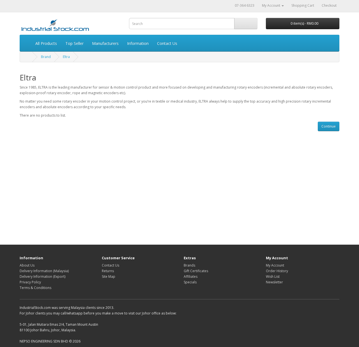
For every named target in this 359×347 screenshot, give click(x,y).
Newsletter (274, 282)
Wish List (273, 276)
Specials (190, 282)
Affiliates (190, 276)
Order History (277, 271)
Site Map (108, 276)
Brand (46, 56)
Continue (328, 126)
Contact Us (167, 43)
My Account (275, 265)
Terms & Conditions (35, 287)
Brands (189, 265)
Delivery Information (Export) (42, 276)
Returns (108, 271)
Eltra (66, 56)
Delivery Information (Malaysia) (44, 271)
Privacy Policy (30, 282)
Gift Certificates (196, 271)
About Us (27, 265)
